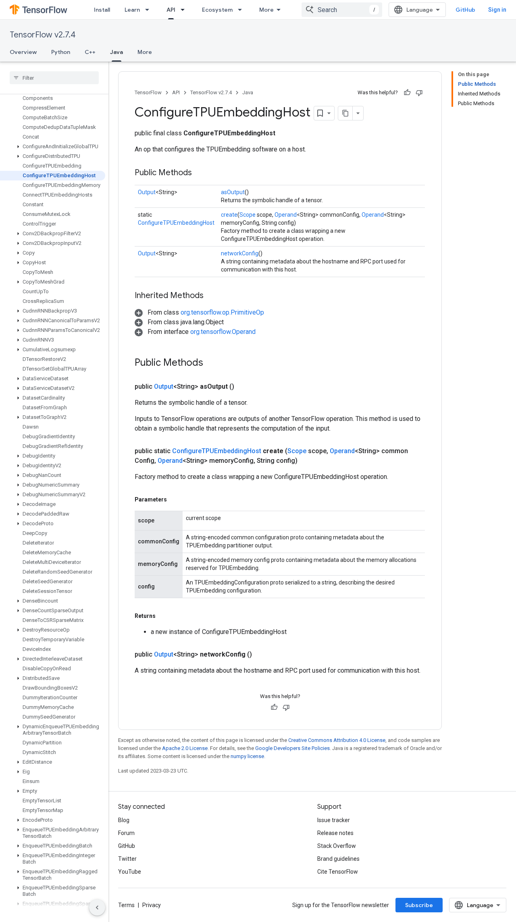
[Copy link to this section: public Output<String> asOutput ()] (244, 387)
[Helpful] (407, 93)
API (170, 9)
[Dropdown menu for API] (185, 9)
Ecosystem (217, 9)
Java (116, 52)
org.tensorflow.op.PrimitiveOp (222, 312)
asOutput (233, 192)
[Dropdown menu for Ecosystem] (242, 9)
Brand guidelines (338, 859)
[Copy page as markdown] (345, 113)
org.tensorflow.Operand (223, 332)
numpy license (247, 756)
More (266, 9)
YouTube (129, 871)
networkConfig (239, 253)
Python (60, 52)
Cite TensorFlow (337, 871)
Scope (247, 214)
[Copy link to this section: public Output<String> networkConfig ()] (262, 654)
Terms (126, 905)
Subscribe (419, 905)
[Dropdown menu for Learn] (149, 9)
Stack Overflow (336, 846)
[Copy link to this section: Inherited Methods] (212, 296)
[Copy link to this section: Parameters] (175, 499)
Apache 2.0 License (185, 748)
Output (147, 192)
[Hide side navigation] (97, 907)
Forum (126, 833)
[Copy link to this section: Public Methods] (200, 173)
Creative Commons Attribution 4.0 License (336, 740)
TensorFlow (148, 92)
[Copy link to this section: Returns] (164, 616)
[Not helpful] (419, 93)
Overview (23, 52)
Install (102, 9)
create (229, 214)
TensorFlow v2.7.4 (42, 35)
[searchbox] (54, 77)
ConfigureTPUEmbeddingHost (176, 223)
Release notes (335, 833)
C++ (90, 52)
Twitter (127, 859)
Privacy (151, 905)
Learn (132, 9)
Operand (286, 214)
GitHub (465, 9)
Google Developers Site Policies (292, 748)
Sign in (497, 9)
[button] (52, 146)
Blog (123, 820)
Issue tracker (333, 820)
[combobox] (342, 9)
